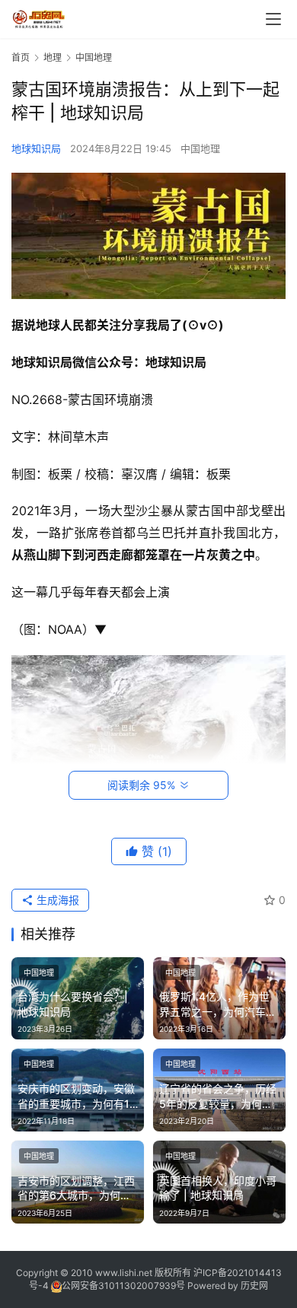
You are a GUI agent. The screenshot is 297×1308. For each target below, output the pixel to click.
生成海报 (56, 899)
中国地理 (200, 148)
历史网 (254, 1285)
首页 (20, 57)
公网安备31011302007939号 (123, 1285)
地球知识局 (36, 148)
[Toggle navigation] (273, 19)
